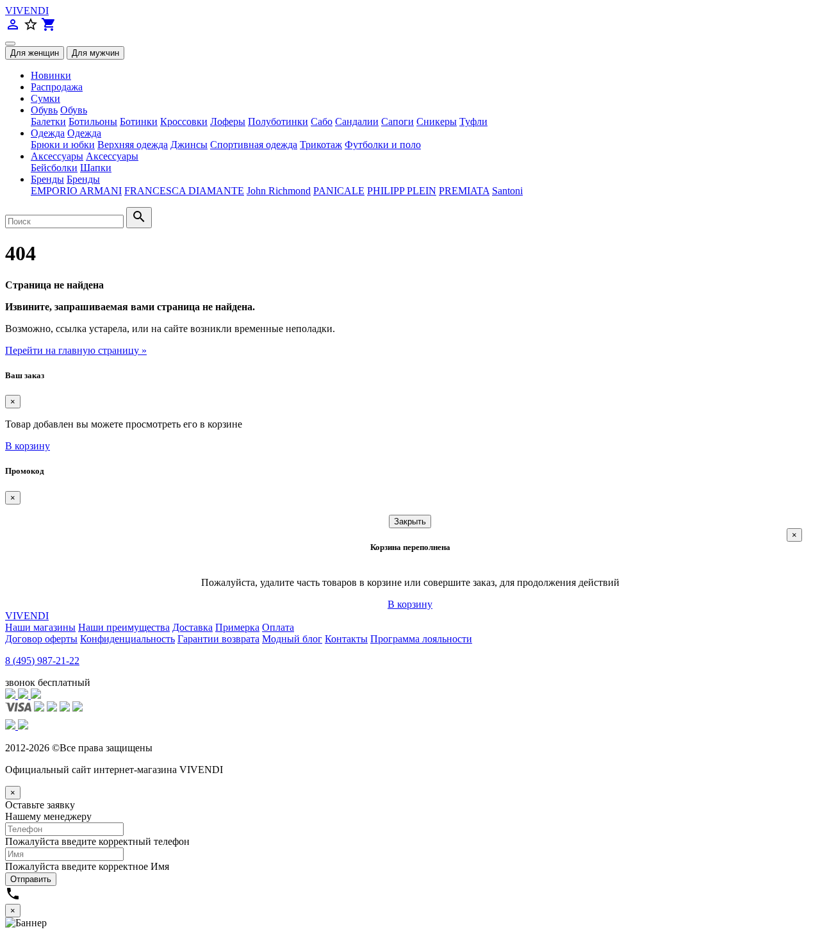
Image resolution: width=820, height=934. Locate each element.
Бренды (47, 179)
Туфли (473, 121)
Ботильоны (93, 121)
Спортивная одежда (253, 144)
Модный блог (292, 638)
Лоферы (227, 121)
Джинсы (189, 144)
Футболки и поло (383, 144)
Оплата (278, 627)
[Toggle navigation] (10, 44)
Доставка (192, 627)
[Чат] (11, 695)
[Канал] (24, 695)
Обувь (44, 109)
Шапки (95, 167)
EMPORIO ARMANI (76, 190)
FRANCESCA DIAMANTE (184, 190)
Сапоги (397, 121)
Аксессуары (57, 156)
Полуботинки (278, 121)
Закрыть (410, 521)
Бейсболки (54, 167)
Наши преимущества (124, 627)
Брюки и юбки (63, 144)
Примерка (237, 627)
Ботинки (139, 121)
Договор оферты (41, 638)
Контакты (346, 638)
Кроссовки (184, 121)
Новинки (51, 75)
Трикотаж (321, 144)
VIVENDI (27, 10)
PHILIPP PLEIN (401, 190)
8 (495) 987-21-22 (42, 660)
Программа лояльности (421, 638)
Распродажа (57, 86)
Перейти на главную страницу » (76, 350)
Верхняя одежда (132, 144)
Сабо (321, 121)
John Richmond (279, 190)
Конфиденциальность (127, 638)
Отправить (30, 879)
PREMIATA (464, 190)
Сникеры (436, 121)
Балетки (48, 121)
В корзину (27, 445)
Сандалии (357, 121)
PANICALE (339, 190)
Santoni (507, 190)
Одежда (48, 133)
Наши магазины (40, 627)
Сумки (45, 98)
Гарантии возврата (218, 638)
